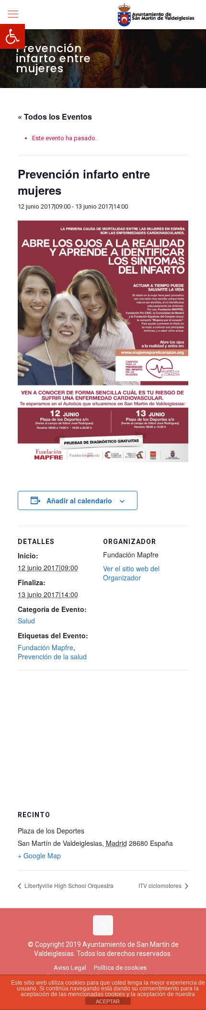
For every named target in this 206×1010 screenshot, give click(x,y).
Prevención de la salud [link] (52, 656)
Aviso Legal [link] (70, 967)
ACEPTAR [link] (108, 1001)
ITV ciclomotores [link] (160, 885)
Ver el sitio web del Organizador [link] (131, 573)
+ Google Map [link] (39, 855)
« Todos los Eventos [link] (55, 116)
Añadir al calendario (79, 500)
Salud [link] (26, 620)
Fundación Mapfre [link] (45, 647)
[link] (12, 36)
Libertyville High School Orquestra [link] (68, 885)
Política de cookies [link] (120, 967)
